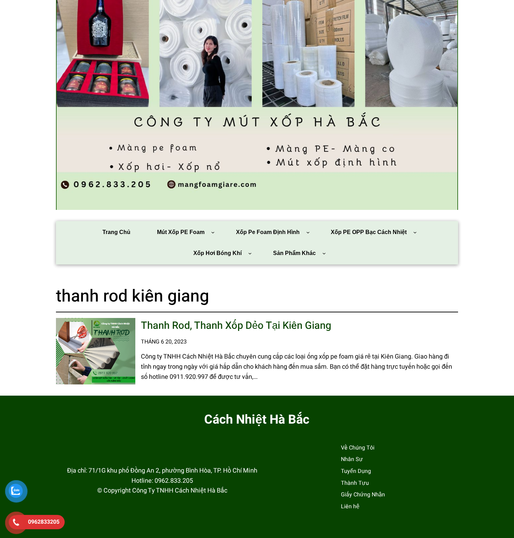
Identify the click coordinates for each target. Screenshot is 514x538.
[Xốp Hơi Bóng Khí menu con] (250, 253)
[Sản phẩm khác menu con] (324, 253)
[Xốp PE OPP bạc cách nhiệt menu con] (415, 232)
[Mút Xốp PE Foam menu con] (213, 232)
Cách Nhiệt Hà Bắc (256, 419)
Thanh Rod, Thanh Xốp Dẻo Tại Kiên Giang (236, 326)
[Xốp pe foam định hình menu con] (308, 232)
